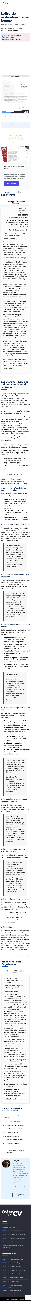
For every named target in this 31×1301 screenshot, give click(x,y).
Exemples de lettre (14, 28)
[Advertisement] (15, 58)
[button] (27, 125)
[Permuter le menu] (20, 3)
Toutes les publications (21, 1195)
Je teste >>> (11, 184)
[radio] (9, 139)
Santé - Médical (15, 39)
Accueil (3, 28)
